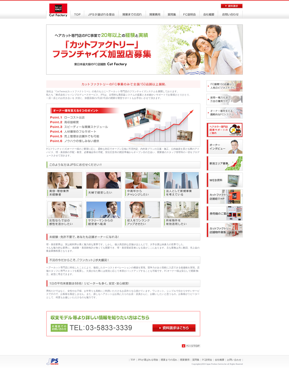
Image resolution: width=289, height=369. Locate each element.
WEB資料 (224, 180)
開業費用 (155, 15)
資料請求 (232, 6)
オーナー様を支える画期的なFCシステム (224, 112)
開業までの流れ (132, 15)
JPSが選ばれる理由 (101, 15)
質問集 (172, 15)
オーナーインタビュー (224, 146)
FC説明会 (190, 15)
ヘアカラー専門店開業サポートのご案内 (224, 130)
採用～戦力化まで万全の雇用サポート (224, 99)
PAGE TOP (191, 345)
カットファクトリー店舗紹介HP (224, 196)
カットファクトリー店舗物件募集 (224, 230)
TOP (77, 15)
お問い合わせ (230, 15)
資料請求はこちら (174, 328)
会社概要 (209, 15)
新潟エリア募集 (224, 163)
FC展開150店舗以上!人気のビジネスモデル (224, 86)
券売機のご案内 (224, 213)
